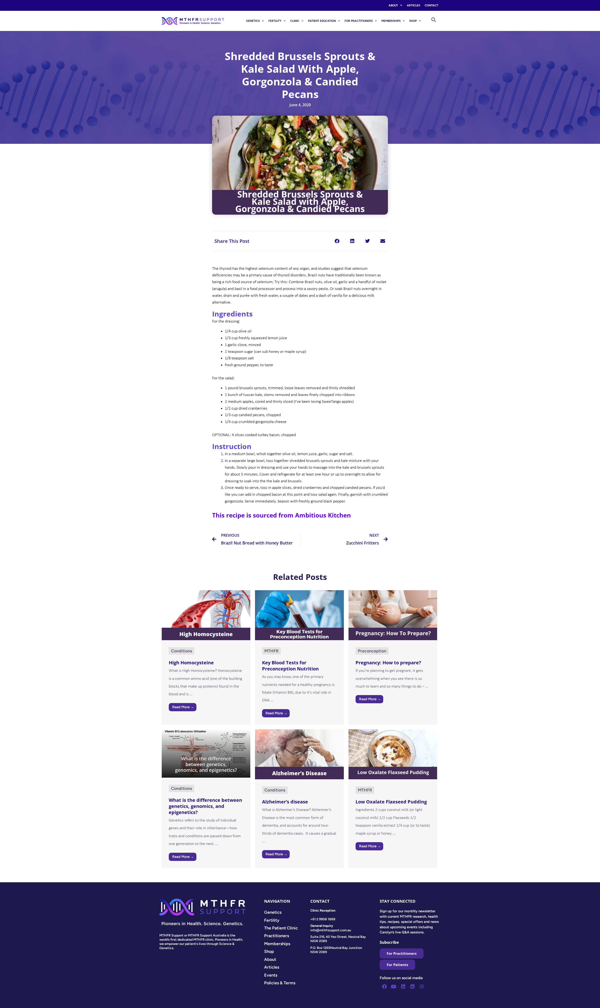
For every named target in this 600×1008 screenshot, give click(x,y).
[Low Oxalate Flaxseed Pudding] (393, 754)
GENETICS (253, 21)
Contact (431, 5)
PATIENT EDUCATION (322, 21)
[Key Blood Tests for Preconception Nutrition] (299, 614)
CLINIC (294, 21)
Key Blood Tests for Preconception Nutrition (290, 665)
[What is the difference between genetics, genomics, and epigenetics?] (206, 753)
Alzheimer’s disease (285, 802)
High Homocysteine (191, 662)
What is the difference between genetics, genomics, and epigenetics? (205, 806)
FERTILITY (274, 21)
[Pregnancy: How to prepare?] (393, 614)
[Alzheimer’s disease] (299, 754)
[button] (337, 241)
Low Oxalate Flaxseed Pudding (391, 802)
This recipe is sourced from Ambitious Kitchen (281, 515)
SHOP (413, 21)
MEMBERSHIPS (391, 21)
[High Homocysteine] (206, 614)
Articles (413, 5)
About (393, 5)
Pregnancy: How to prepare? (388, 662)
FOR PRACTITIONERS (359, 21)
